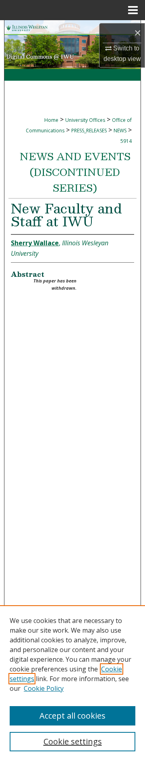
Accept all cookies (72, 715)
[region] (72, 683)
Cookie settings (73, 741)
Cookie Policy (44, 688)
